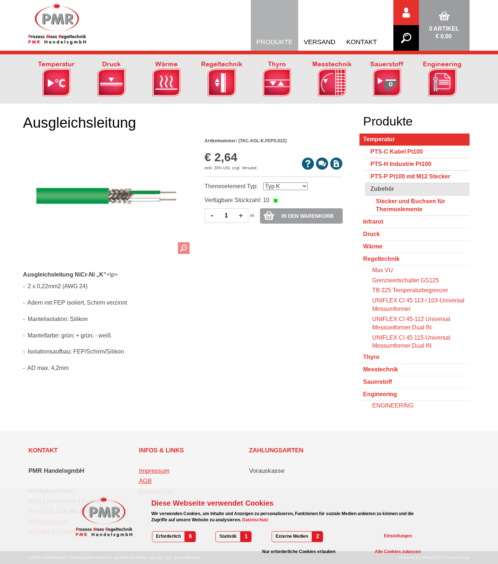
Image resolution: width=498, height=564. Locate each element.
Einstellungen (398, 535)
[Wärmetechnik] (166, 78)
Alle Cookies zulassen (398, 551)
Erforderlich (168, 536)
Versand (319, 42)
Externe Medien (292, 536)
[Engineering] (442, 78)
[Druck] (111, 78)
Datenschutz (254, 519)
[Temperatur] (56, 78)
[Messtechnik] (332, 78)
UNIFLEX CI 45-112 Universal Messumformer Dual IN (411, 323)
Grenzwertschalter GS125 (405, 280)
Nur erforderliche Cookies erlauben (298, 551)
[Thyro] (277, 78)
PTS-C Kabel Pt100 (396, 151)
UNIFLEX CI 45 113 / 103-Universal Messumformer (418, 304)
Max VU (382, 270)
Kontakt (361, 42)
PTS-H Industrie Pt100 (400, 164)
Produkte (274, 42)
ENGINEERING (392, 405)
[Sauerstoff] (387, 78)
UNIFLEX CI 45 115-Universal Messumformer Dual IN (411, 342)
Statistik (228, 536)
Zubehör (382, 189)
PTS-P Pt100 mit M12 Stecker (410, 176)
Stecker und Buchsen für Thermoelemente (410, 205)
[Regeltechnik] (221, 78)
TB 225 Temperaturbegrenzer (410, 290)
